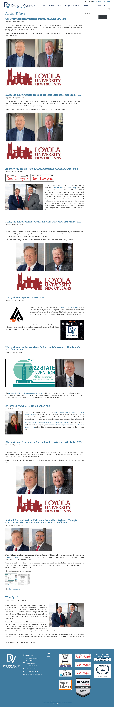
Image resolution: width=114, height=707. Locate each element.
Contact (107, 5)
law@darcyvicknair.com (34, 674)
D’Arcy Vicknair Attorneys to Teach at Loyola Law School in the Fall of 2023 (43, 221)
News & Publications (81, 5)
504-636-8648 (31, 668)
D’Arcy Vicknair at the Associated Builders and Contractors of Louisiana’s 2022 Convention (42, 348)
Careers (100, 5)
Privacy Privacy (57, 704)
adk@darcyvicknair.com (101, 1)
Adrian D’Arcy (71, 188)
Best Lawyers (59, 190)
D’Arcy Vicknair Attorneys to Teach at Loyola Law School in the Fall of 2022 (43, 442)
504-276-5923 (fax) (32, 671)
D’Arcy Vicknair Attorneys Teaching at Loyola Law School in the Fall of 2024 (44, 95)
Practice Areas (54, 5)
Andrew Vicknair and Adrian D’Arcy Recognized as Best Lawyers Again (41, 168)
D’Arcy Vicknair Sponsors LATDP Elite (24, 297)
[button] (60, 5)
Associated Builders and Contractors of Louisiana (25, 393)
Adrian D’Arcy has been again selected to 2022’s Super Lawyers (47, 423)
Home (44, 5)
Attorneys (66, 5)
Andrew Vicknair (57, 188)
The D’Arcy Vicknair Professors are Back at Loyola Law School (36, 19)
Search (87, 13)
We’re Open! (11, 597)
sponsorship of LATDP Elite (68, 307)
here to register (14, 589)
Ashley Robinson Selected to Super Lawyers (27, 406)
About (92, 5)
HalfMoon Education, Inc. (14, 557)
